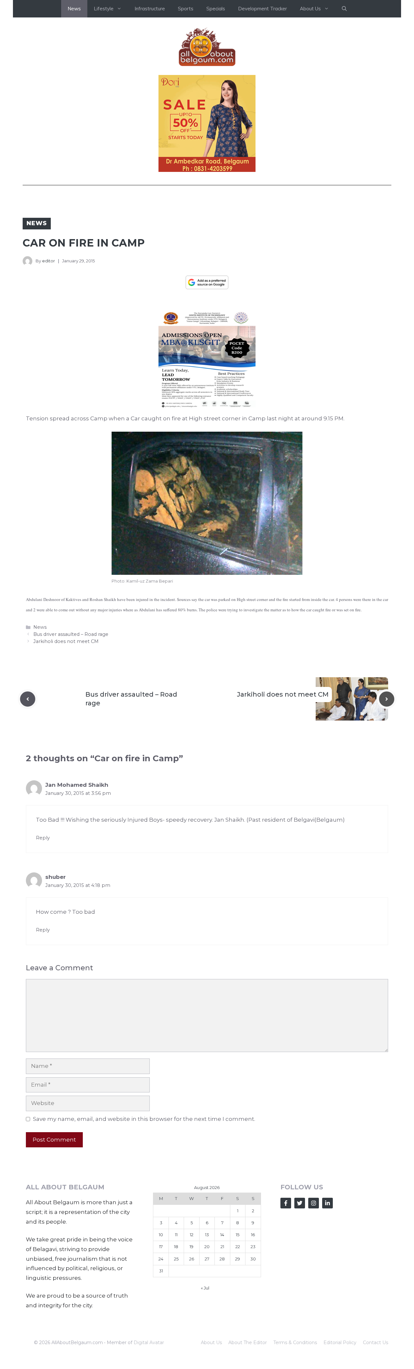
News (74, 8)
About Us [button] (310, 8)
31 (161, 1270)
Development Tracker (262, 8)
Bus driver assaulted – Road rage (70, 634)
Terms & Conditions (295, 1342)
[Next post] (387, 699)
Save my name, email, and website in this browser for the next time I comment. (144, 1119)
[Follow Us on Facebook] (285, 1203)
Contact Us (375, 1342)
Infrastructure (150, 8)
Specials (215, 8)
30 (253, 1258)
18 (176, 1246)
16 (253, 1234)
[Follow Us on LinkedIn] (327, 1203)
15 (237, 1234)
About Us (211, 1342)
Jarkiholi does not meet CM (66, 641)
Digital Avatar (149, 1342)
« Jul (205, 1287)
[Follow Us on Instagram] (313, 1203)
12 (191, 1234)
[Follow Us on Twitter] (299, 1203)
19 (191, 1246)
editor (48, 260)
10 (161, 1234)
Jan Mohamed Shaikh (76, 785)
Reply (43, 838)
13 (207, 1234)
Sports (185, 8)
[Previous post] (28, 699)
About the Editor (247, 1342)
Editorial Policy (339, 1342)
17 (161, 1246)
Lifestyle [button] (104, 8)
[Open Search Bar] (344, 8)
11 (176, 1234)
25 (176, 1258)
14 (222, 1234)
